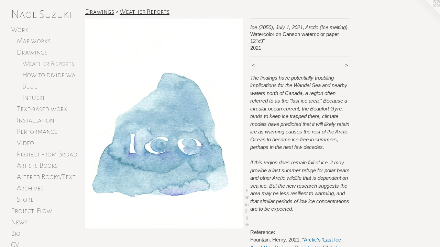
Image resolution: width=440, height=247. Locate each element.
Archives (30, 188)
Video (25, 142)
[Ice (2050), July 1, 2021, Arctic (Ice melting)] (164, 123)
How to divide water (51, 75)
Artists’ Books (37, 165)
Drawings (32, 52)
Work (20, 29)
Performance (37, 131)
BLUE (29, 86)
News (19, 222)
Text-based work (42, 109)
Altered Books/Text (46, 176)
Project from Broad (47, 154)
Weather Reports (48, 63)
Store (25, 199)
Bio (15, 233)
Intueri (33, 97)
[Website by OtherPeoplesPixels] (426, 13)
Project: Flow (31, 210)
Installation (35, 120)
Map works (34, 41)
